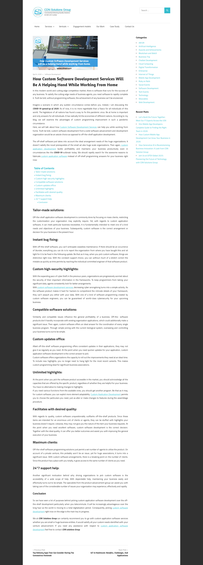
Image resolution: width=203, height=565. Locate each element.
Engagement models (82, 26)
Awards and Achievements (150, 49)
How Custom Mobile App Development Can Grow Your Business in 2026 (153, 138)
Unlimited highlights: (45, 188)
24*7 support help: (44, 198)
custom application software (54, 156)
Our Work (100, 26)
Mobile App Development (149, 77)
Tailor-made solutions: (45, 171)
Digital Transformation (148, 67)
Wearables (143, 98)
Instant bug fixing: (43, 175)
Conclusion (43, 202)
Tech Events (144, 91)
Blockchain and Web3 (148, 53)
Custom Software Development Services (78, 127)
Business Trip (144, 56)
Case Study (114, 26)
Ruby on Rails (144, 81)
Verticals (62, 26)
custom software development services (55, 287)
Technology (143, 95)
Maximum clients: (43, 195)
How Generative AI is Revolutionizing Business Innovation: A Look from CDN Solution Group (153, 149)
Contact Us (129, 26)
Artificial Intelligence (147, 46)
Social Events (144, 84)
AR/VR (141, 42)
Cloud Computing (146, 63)
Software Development (53, 74)
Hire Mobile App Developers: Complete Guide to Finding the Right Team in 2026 (151, 128)
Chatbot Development (148, 60)
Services (48, 26)
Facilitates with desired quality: (49, 192)
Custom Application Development (106, 394)
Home (36, 26)
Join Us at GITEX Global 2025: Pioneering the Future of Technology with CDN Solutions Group (151, 159)
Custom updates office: (46, 185)
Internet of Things (146, 74)
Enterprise (143, 70)
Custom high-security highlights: (50, 178)
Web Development (146, 102)
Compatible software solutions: (49, 182)
